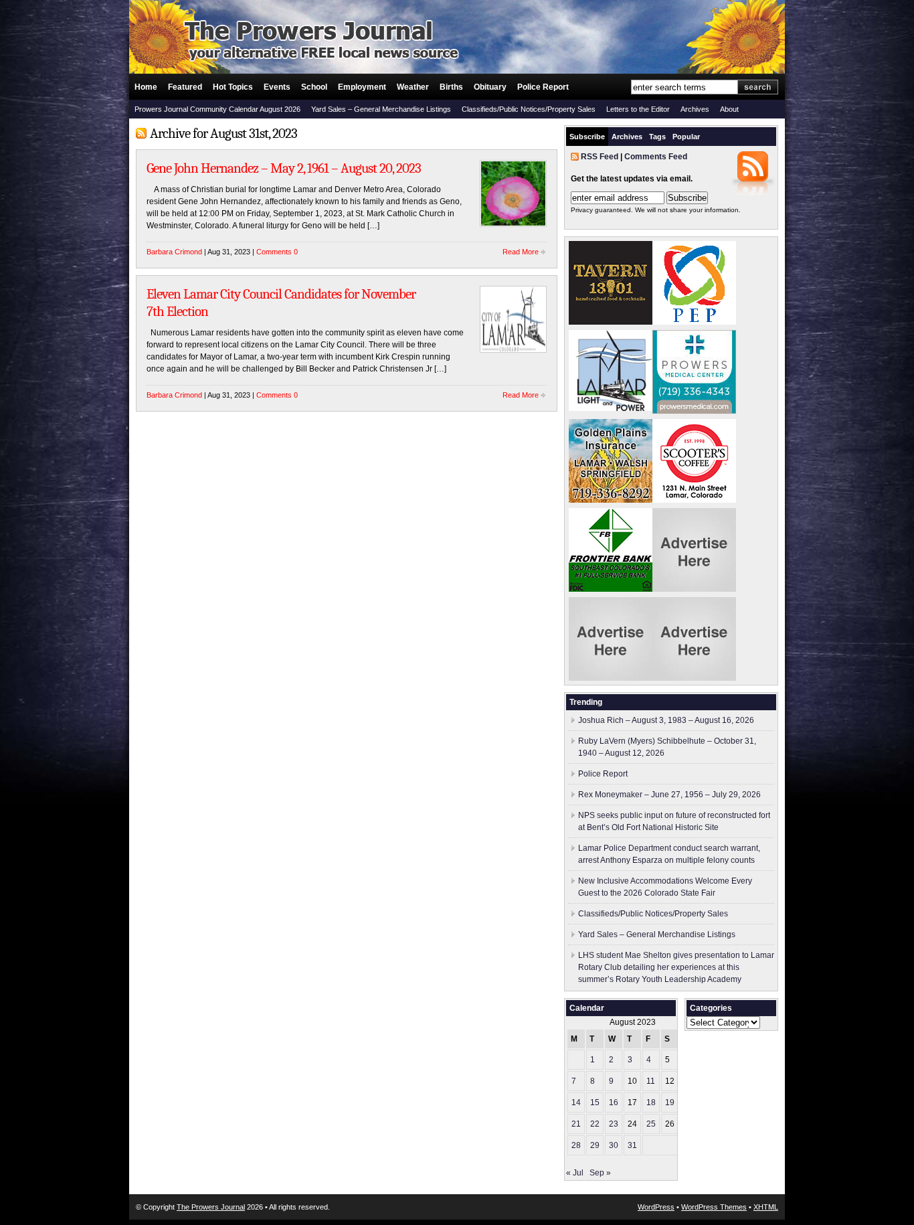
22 (595, 1124)
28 (576, 1145)
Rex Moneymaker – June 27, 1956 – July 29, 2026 (669, 794)
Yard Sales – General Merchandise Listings (381, 109)
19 (669, 1102)
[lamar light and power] (610, 408)
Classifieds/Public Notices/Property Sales (529, 109)
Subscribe (587, 137)
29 (595, 1145)
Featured (185, 87)
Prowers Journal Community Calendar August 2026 (217, 109)
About (729, 109)
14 (576, 1102)
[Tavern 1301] (610, 322)
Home (145, 87)
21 (576, 1124)
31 (632, 1145)
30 (613, 1145)
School (314, 87)
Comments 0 (277, 252)
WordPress (656, 1207)
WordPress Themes (714, 1207)
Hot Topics (233, 87)
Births (451, 87)
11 (650, 1081)
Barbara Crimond (174, 252)
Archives (694, 109)
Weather (413, 87)
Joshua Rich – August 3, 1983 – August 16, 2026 (666, 720)
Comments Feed (655, 156)
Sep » (600, 1172)
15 (595, 1102)
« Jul (574, 1172)
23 (613, 1124)
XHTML (765, 1207)
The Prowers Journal (211, 1207)
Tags (657, 137)
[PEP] (694, 322)
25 (651, 1124)
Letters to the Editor (638, 109)
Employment (362, 87)
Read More (520, 252)
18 (651, 1102)
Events (277, 87)
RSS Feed (599, 156)
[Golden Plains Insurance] (610, 500)
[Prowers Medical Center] (694, 411)
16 (613, 1102)
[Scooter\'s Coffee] (694, 500)
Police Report (543, 87)
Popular (686, 137)
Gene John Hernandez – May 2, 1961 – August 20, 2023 (284, 168)
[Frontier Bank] (610, 589)
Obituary (490, 87)
